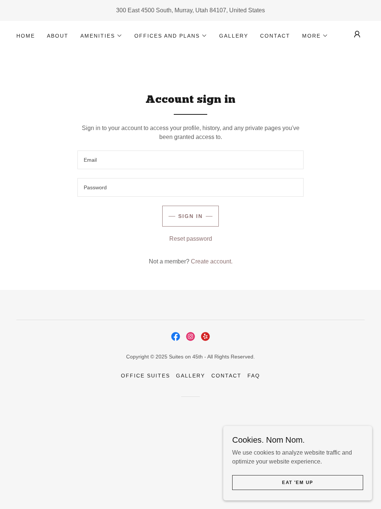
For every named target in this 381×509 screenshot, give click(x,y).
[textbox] (190, 160)
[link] (175, 336)
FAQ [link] (253, 376)
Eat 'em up (297, 482)
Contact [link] (275, 36)
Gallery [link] (233, 36)
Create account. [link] (212, 261)
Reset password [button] (190, 238)
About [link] (57, 36)
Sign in (190, 216)
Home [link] (25, 36)
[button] (101, 35)
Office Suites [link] (145, 376)
